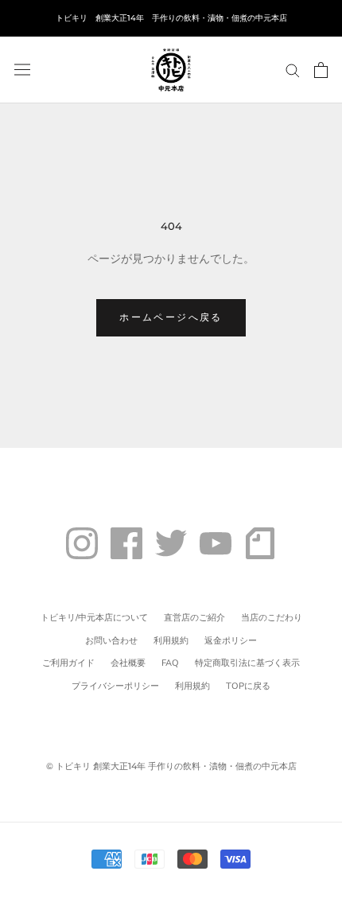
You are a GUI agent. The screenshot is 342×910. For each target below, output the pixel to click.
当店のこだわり (271, 618)
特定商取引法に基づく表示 (247, 663)
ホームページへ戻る (171, 317)
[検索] (293, 69)
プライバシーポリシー (115, 686)
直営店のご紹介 (194, 618)
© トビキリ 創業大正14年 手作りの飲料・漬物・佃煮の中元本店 (171, 766)
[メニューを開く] (22, 70)
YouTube (215, 543)
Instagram (82, 543)
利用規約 (171, 641)
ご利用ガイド (68, 663)
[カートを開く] (321, 70)
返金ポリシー (230, 641)
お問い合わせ (111, 641)
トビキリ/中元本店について (94, 618)
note (260, 543)
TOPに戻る (248, 686)
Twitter (171, 543)
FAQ (170, 663)
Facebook (126, 543)
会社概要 (128, 663)
